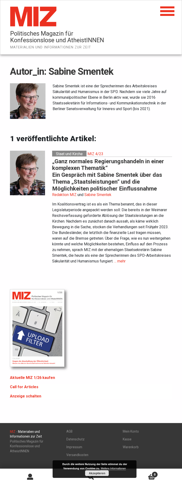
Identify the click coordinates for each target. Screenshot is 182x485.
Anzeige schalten (25, 396)
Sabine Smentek (97, 194)
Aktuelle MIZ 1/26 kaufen (32, 377)
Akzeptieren (97, 473)
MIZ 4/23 (95, 154)
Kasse (127, 439)
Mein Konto (131, 431)
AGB (69, 431)
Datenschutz (75, 439)
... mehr (120, 261)
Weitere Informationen (113, 468)
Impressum (74, 447)
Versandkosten (77, 455)
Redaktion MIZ (64, 194)
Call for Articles (24, 387)
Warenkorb (131, 447)
